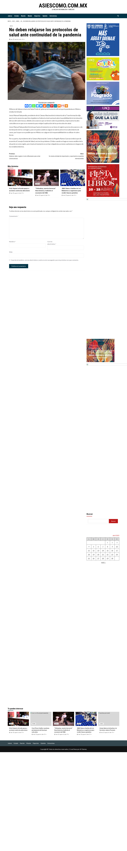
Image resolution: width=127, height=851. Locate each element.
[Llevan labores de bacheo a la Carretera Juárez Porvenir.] (108, 719)
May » (103, 562)
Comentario (13, 216)
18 (89, 554)
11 (89, 550)
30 (112, 558)
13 (98, 550)
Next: (66, 156)
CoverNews (73, 749)
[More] (66, 105)
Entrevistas (53, 16)
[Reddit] (44, 105)
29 (107, 558)
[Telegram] (37, 105)
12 (93, 550)
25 (89, 558)
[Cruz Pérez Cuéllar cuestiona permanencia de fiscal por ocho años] (41, 719)
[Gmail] (62, 105)
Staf (12, 39)
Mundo (30, 16)
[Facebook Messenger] (41, 105)
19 (93, 554)
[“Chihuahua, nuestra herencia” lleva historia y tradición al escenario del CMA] (46, 177)
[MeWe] (55, 105)
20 (98, 554)
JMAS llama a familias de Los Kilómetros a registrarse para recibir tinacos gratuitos (71, 190)
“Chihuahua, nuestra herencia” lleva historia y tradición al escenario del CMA (45, 190)
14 (103, 550)
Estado (16, 16)
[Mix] (59, 105)
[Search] (118, 16)
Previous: (24, 156)
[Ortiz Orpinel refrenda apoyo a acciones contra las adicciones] (20, 177)
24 (117, 554)
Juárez (10, 16)
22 (107, 554)
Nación (23, 16)
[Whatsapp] (33, 105)
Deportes (37, 16)
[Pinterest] (51, 105)
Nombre (12, 241)
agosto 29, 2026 (18, 193)
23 (112, 554)
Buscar (90, 514)
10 (117, 546)
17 (117, 550)
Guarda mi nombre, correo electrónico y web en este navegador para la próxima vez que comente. (45, 260)
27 (98, 558)
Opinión (45, 16)
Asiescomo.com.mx (63, 5)
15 (107, 550)
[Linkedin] (48, 105)
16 (112, 550)
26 (93, 558)
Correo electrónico (51, 243)
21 (103, 554)
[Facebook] (26, 105)
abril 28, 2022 (18, 39)
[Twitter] (30, 105)
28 (103, 558)
